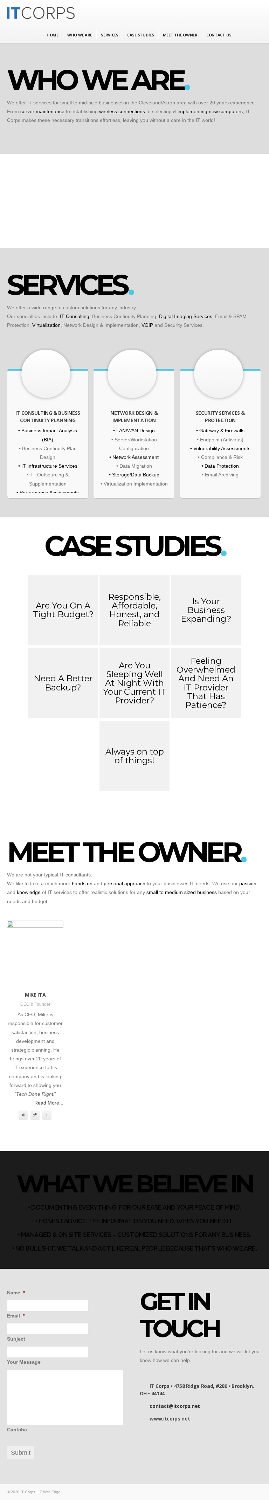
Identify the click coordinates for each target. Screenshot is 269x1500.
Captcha (17, 1429)
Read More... (48, 1103)
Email (16, 1316)
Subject (16, 1339)
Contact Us (219, 34)
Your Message (24, 1362)
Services (109, 34)
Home (52, 34)
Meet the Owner (180, 34)
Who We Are (79, 34)
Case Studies (140, 34)
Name (16, 1292)
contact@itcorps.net (175, 1406)
